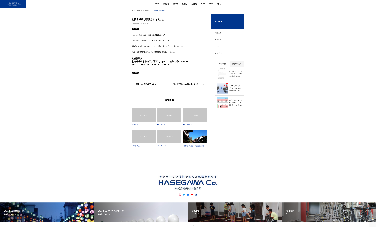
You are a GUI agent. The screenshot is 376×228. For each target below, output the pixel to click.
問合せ (219, 4)
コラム (217, 46)
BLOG (203, 4)
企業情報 (194, 4)
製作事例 (175, 4)
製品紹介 (185, 4)
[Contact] (196, 194)
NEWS (157, 4)
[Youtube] (192, 194)
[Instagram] (180, 194)
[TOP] (188, 165)
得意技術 (166, 4)
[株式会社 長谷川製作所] (13, 4)
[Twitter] (184, 194)
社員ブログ (219, 53)
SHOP (211, 4)
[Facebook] (188, 194)
